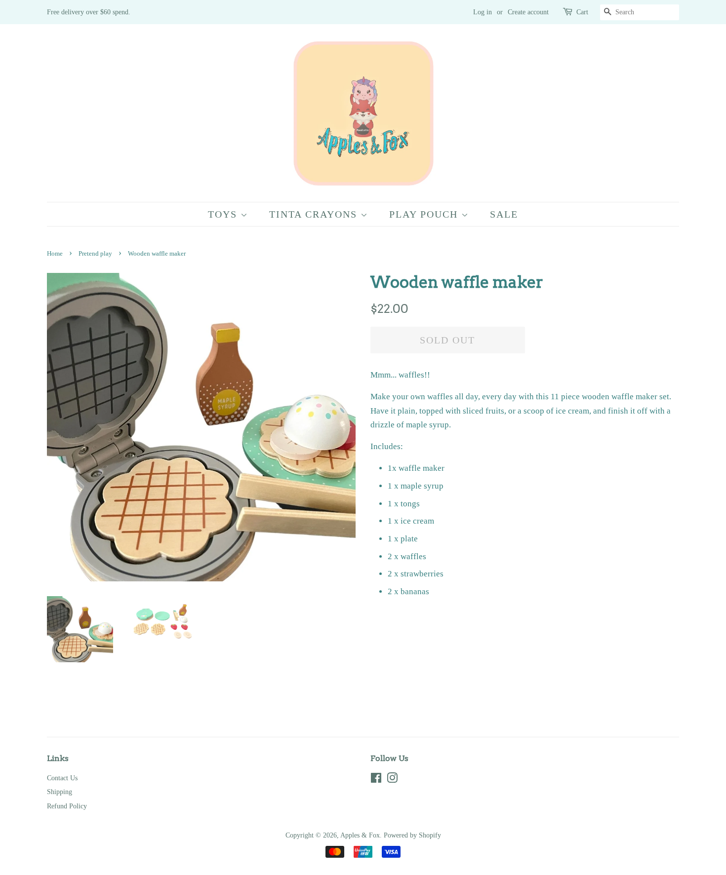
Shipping (59, 792)
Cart (582, 12)
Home (55, 253)
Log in (482, 12)
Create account (528, 12)
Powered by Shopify (412, 835)
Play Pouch (425, 214)
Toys (224, 214)
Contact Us (62, 778)
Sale (504, 214)
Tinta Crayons (315, 214)
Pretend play (95, 253)
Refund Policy (67, 806)
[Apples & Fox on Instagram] (392, 780)
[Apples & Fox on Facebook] (376, 780)
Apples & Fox (360, 835)
